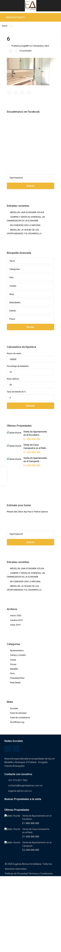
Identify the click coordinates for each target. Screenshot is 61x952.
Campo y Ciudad (18, 655)
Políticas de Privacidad (16, 873)
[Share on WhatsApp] (22, 92)
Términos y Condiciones (40, 873)
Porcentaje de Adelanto (18, 366)
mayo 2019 (15, 625)
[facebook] (10, 485)
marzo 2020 (15, 615)
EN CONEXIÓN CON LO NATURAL (25, 225)
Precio (12, 319)
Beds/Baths (14, 302)
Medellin (14, 669)
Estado (12, 310)
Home (4, 26)
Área (11, 294)
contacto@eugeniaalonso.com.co (25, 785)
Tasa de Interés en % (16, 391)
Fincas (13, 664)
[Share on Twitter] (15, 92)
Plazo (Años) (13, 379)
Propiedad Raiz (17, 678)
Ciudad (12, 286)
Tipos (12, 261)
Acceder (14, 708)
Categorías (14, 269)
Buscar (30, 327)
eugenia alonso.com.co (20, 791)
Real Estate (15, 682)
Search (30, 186)
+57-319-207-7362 (17, 780)
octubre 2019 (16, 620)
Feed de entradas (18, 713)
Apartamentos (17, 650)
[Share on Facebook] (9, 92)
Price (12, 673)
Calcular (30, 405)
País (11, 277)
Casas (13, 660)
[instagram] (18, 485)
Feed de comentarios (20, 717)
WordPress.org (17, 722)
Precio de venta (14, 353)
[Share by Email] (28, 92)
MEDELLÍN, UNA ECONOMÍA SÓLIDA (27, 212)
